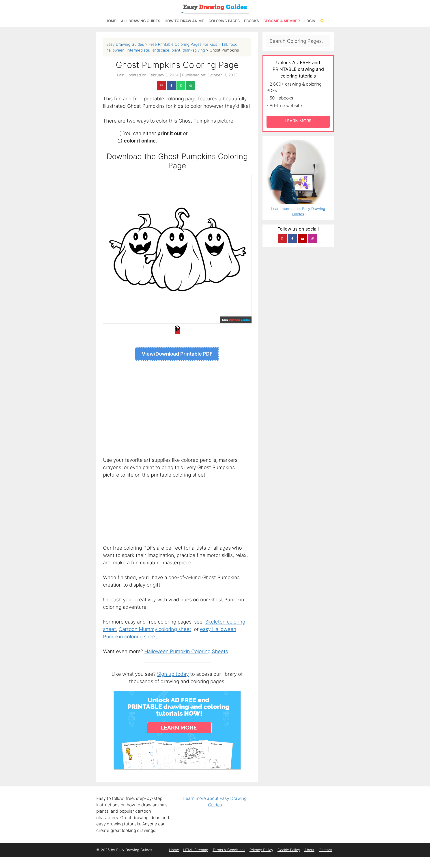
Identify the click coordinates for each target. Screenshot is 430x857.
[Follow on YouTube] (302, 238)
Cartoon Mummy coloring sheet (155, 629)
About (309, 850)
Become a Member (281, 21)
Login (309, 21)
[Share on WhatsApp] (180, 85)
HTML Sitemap (195, 850)
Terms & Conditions (229, 850)
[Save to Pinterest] (161, 85)
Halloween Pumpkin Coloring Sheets (186, 651)
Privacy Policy (261, 850)
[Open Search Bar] (322, 21)
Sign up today (173, 674)
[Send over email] (190, 85)
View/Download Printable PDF (177, 354)
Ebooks (251, 21)
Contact (325, 850)
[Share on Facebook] (171, 85)
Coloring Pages (224, 21)
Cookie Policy (288, 850)
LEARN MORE (298, 120)
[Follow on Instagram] (312, 238)
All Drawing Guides (140, 21)
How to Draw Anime (184, 21)
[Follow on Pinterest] (282, 238)
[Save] (177, 331)
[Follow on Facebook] (292, 238)
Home (110, 21)
